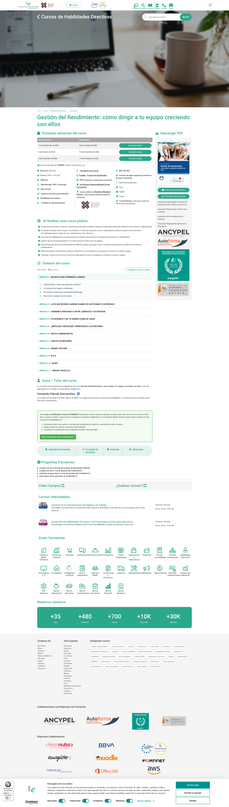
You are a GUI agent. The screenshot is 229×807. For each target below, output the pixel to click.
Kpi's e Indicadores (125, 656)
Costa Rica (68, 656)
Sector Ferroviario (128, 666)
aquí (83, 165)
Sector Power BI (142, 666)
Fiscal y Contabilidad (128, 651)
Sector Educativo (96, 666)
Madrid (40, 653)
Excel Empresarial (179, 646)
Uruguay (67, 691)
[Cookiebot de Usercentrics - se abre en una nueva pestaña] (31, 802)
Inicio (39, 111)
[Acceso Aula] (156, 5)
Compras (131, 646)
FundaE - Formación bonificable (93, 175)
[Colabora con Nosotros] (134, 5)
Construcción (154, 646)
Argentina (67, 648)
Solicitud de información (59, 449)
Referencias (138, 449)
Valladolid (41, 666)
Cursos (45, 111)
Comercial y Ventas (118, 646)
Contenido (114, 449)
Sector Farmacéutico (112, 666)
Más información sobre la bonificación (58, 437)
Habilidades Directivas (58, 111)
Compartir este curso (89, 171)
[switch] (85, 801)
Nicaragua (68, 676)
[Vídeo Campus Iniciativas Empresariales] (62, 486)
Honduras (67, 671)
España (67, 666)
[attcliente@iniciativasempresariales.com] (169, 5)
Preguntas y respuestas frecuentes (98, 180)
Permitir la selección (192, 793)
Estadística (166, 646)
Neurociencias (105, 661)
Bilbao (40, 648)
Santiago (41, 658)
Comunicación (142, 646)
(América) (67, 646)
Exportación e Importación (99, 651)
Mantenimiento (182, 656)
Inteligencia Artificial (108, 656)
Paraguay (67, 681)
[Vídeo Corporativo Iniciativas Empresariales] (144, 486)
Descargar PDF (171, 133)
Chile (66, 658)
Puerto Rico (68, 688)
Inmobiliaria (95, 656)
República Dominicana (72, 686)
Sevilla (40, 661)
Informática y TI (179, 651)
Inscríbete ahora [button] (135, 145)
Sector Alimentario (169, 661)
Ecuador (67, 661)
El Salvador (68, 663)
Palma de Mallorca (45, 656)
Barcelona (41, 646)
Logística (171, 656)
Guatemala (68, 668)
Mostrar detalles (144, 801)
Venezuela (68, 693)
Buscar (186, 17)
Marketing (94, 661)
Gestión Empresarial (145, 651)
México (66, 673)
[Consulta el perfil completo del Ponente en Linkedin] (78, 394)
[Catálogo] (148, 5)
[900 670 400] (162, 5)
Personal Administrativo (122, 661)
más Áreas (74, 111)
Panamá (67, 678)
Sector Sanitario (156, 666)
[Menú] (12, 781)
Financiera (115, 651)
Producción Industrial (140, 661)
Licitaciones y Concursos (156, 656)
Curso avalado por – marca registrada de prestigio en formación (94, 194)
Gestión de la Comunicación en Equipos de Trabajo (79, 505)
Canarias (41, 651)
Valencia (41, 663)
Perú (65, 683)
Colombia (67, 653)
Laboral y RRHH (140, 656)
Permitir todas (193, 785)
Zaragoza (41, 668)
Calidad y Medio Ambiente (99, 646)
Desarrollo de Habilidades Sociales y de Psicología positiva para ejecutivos (92, 521)
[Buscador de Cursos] (142, 5)
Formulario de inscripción (175, 196)
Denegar (192, 801)
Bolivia (66, 651)
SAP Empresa (155, 661)
